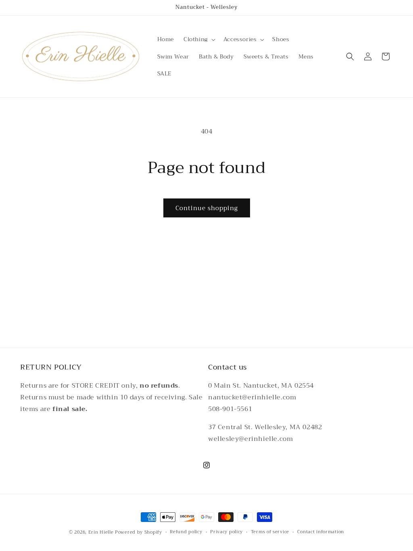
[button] (199, 39)
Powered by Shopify (138, 532)
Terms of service (270, 532)
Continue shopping (206, 208)
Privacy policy (226, 532)
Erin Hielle (101, 532)
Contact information (320, 532)
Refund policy (186, 532)
